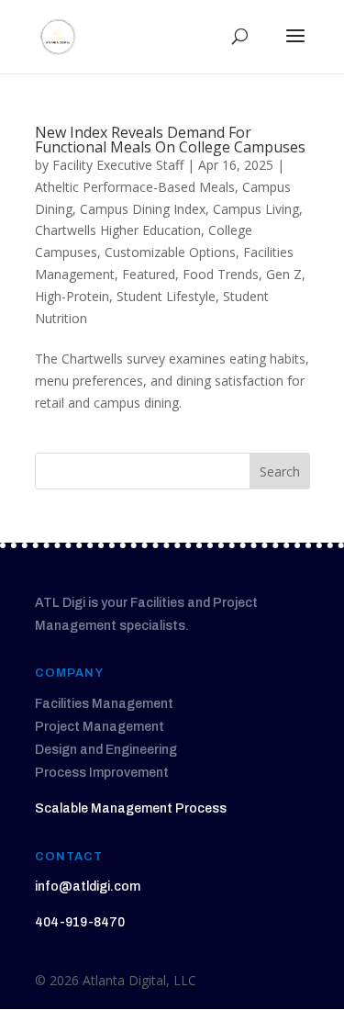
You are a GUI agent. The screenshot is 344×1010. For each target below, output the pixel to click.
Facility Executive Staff (117, 165)
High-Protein (72, 296)
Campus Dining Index (142, 209)
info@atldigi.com (87, 886)
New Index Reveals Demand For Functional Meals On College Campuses (170, 139)
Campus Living (256, 209)
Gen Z (284, 274)
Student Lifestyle (166, 296)
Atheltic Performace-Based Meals (135, 187)
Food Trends (221, 274)
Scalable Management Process (131, 808)
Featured (148, 274)
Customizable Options (170, 252)
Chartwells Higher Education (118, 230)
